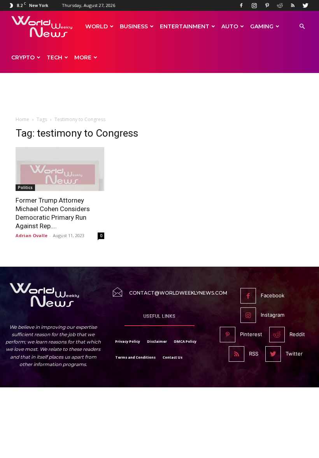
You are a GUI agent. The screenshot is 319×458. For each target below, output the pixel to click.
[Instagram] (254, 5)
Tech (54, 57)
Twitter (294, 353)
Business (134, 26)
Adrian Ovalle (31, 235)
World (96, 26)
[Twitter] (305, 5)
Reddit (297, 334)
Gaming (261, 26)
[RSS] (292, 5)
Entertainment (184, 26)
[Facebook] (241, 5)
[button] (302, 26)
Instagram (272, 315)
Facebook (272, 295)
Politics (25, 187)
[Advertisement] (159, 97)
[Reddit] (280, 5)
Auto (229, 26)
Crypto (23, 57)
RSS (253, 353)
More (82, 57)
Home (22, 119)
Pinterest (251, 334)
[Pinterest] (267, 5)
